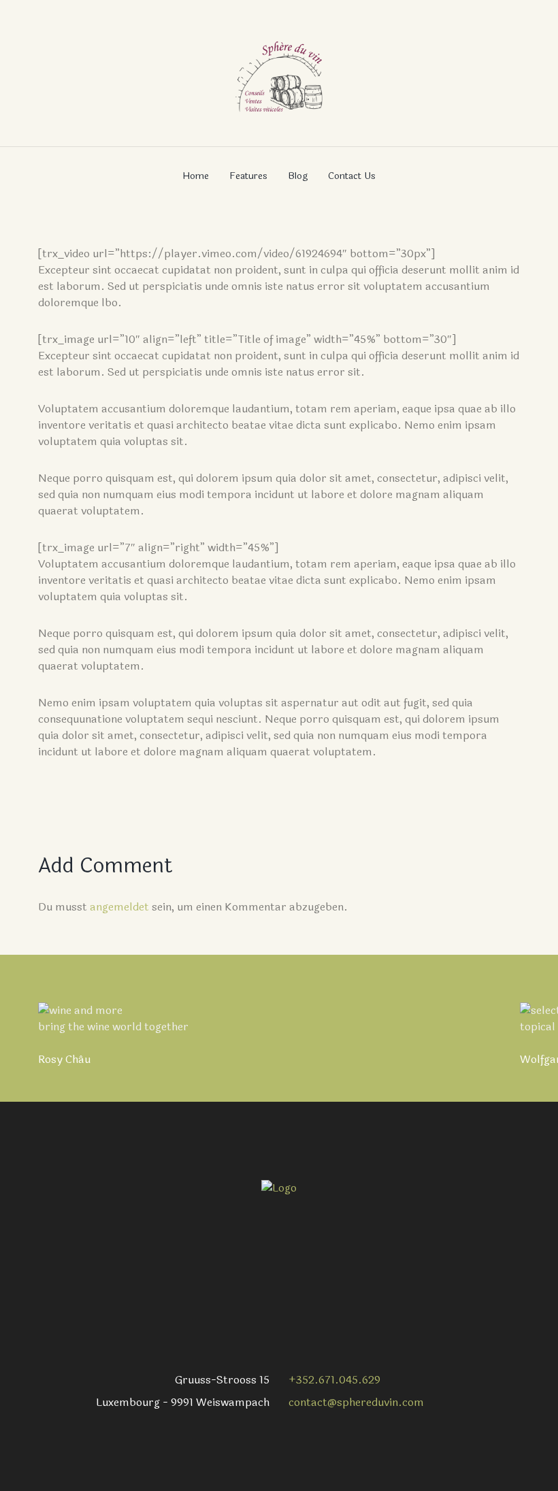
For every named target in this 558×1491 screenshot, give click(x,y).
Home (195, 176)
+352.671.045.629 (334, 1379)
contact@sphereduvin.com (356, 1402)
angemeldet (119, 906)
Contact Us (352, 176)
